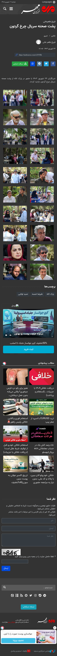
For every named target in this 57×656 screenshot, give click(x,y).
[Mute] (11, 335)
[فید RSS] (22, 596)
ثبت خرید (28, 349)
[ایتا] (12, 596)
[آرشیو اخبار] (17, 596)
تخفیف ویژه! (18, 640)
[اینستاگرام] (35, 596)
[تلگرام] (45, 596)
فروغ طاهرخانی (49, 21)
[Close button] (54, 627)
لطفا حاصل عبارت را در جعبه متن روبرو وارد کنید (35, 556)
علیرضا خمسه (37, 294)
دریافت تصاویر (18, 64)
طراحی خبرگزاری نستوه (42, 651)
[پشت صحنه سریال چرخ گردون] (42, 98)
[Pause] (6, 335)
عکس (53, 36)
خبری (46, 36)
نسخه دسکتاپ (28, 606)
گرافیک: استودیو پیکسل (19, 651)
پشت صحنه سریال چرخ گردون (32, 26)
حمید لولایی (23, 294)
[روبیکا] (26, 596)
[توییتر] (31, 596)
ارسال (6, 568)
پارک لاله (50, 294)
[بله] (40, 596)
